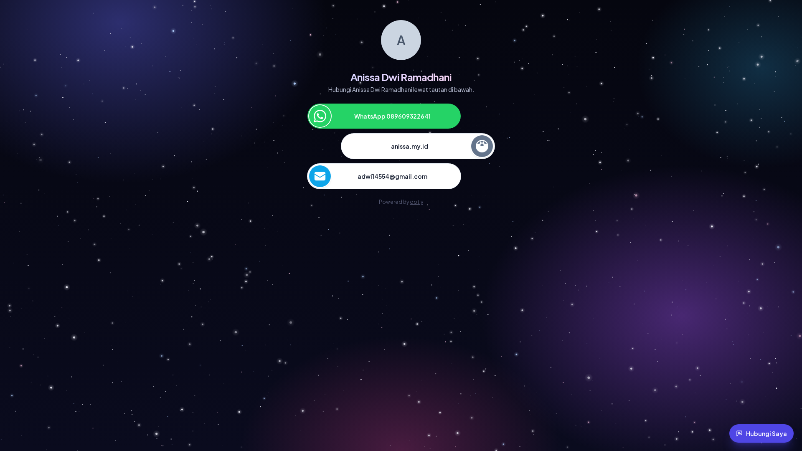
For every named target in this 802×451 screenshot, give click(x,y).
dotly (416, 202)
